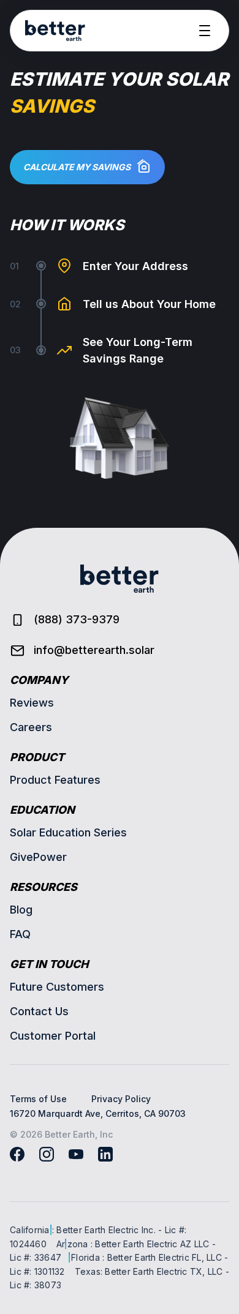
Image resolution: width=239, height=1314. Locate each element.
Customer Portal (53, 1035)
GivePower (38, 856)
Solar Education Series (68, 832)
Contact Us (39, 1011)
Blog (21, 909)
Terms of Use (38, 1099)
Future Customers (57, 986)
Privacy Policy (121, 1099)
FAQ (20, 934)
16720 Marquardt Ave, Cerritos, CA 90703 (98, 1113)
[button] (204, 30)
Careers (31, 727)
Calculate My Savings (77, 167)
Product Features (55, 779)
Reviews (32, 702)
